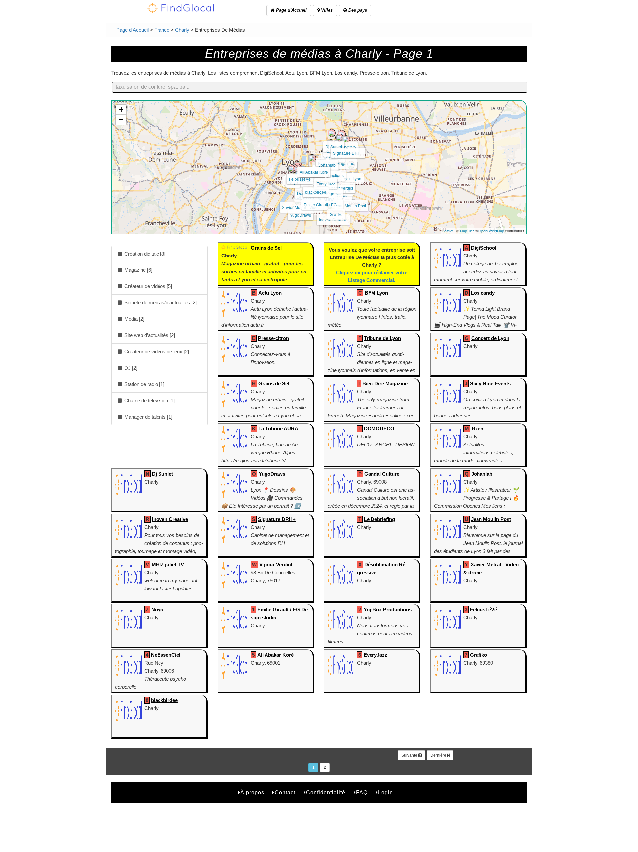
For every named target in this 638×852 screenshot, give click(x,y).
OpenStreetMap (491, 230)
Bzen (477, 428)
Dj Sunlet (333, 146)
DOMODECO (379, 428)
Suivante (409, 755)
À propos (252, 792)
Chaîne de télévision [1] (149, 400)
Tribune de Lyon (382, 338)
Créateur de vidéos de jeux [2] (156, 351)
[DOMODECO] (342, 134)
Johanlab (327, 165)
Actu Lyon (352, 178)
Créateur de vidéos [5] (147, 286)
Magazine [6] (137, 270)
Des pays (357, 10)
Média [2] (133, 319)
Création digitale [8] (144, 253)
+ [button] (121, 109)
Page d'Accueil (291, 10)
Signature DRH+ (348, 153)
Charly (182, 30)
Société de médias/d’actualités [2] (160, 302)
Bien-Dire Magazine (385, 383)
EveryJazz (325, 183)
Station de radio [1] (143, 384)
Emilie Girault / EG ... (322, 204)
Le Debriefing (379, 519)
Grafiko (336, 214)
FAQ (362, 792)
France (161, 30)
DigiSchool (483, 248)
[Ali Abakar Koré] (312, 158)
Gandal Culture (381, 474)
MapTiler (467, 230)
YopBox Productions (388, 609)
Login (385, 792)
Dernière (438, 755)
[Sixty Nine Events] (339, 138)
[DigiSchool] (338, 182)
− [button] (121, 119)
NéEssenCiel (165, 655)
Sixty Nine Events (490, 383)
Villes (326, 10)
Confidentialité (325, 792)
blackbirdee (315, 192)
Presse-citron (273, 338)
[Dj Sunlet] (332, 133)
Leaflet (447, 230)
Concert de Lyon (490, 338)
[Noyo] (291, 169)
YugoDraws (300, 215)
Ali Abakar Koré (314, 172)
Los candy (483, 293)
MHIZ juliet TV (168, 564)
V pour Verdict (275, 564)
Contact (285, 792)
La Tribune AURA (278, 428)
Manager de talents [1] (147, 417)
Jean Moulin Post (350, 205)
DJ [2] (130, 368)
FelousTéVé (300, 179)
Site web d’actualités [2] (149, 335)
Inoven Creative (170, 519)
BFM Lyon (376, 293)
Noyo (157, 609)
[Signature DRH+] (346, 139)
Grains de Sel (266, 248)
